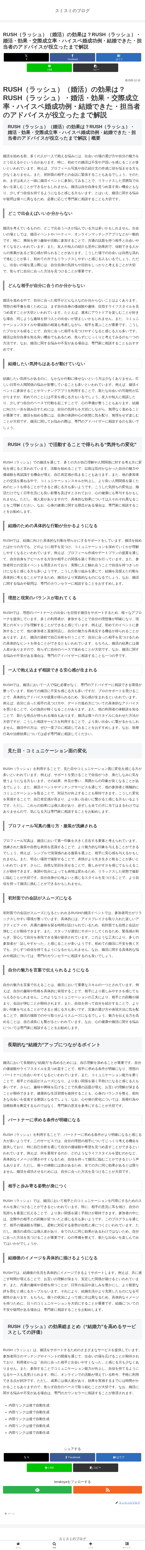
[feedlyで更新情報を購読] (37, 1490)
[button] (95, 67)
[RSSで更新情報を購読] (107, 1490)
